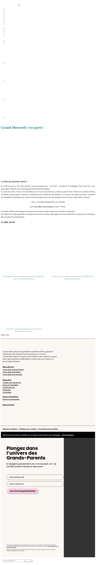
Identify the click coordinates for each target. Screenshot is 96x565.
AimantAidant (12, 28)
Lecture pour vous (18, 335)
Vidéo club (10, 19)
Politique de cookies (28, 429)
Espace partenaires (11, 399)
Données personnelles (48, 429)
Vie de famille (12, 14)
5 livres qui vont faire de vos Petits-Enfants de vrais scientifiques (72, 277)
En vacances (11, 21)
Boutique (9, 36)
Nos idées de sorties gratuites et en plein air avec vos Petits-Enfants (23, 277)
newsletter (30, 335)
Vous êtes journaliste (12, 372)
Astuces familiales (10, 385)
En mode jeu (11, 33)
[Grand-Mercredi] (9, 4)
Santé (8, 31)
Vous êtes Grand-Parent (13, 369)
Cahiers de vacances (12, 382)
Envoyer (28, 561)
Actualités (10, 11)
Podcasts (9, 16)
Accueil (9, 9)
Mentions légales (10, 429)
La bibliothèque (12, 43)
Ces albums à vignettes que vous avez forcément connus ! (23, 330)
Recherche (10, 40)
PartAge (56, 435)
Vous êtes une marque (12, 374)
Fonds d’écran (9, 387)
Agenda (9, 24)
